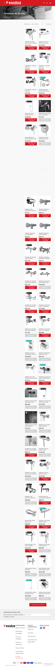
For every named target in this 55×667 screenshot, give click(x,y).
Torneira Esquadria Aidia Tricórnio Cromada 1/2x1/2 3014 (44, 210)
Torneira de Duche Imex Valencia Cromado (45, 401)
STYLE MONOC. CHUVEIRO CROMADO (31, 90)
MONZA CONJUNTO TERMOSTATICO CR (29, 114)
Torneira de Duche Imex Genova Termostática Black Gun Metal (45, 377)
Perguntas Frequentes (19, 643)
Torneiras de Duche (25, 17)
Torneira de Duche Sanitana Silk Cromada (31, 42)
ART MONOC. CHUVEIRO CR (44, 163)
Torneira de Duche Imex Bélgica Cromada (45, 114)
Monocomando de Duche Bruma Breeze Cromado (44, 90)
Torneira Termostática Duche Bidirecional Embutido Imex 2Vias (31, 163)
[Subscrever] (49, 614)
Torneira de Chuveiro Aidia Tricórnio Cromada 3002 (30, 258)
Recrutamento (32, 636)
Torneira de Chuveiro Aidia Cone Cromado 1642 (30, 329)
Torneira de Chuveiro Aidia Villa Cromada (44, 329)
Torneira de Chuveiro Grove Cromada (44, 425)
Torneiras (35, 17)
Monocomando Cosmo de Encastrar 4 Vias (44, 569)
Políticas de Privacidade (19, 632)
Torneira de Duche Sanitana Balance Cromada (43, 42)
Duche (16, 17)
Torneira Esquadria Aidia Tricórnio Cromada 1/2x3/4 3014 (44, 234)
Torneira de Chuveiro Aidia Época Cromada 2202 (30, 282)
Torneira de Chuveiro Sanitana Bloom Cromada (30, 187)
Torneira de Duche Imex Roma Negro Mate (31, 401)
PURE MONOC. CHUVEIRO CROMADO (30, 66)
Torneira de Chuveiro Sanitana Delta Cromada (44, 545)
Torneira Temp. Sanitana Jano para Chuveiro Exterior (30, 497)
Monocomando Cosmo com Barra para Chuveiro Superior (30, 593)
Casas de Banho (8, 17)
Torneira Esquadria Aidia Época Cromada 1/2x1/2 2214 (44, 258)
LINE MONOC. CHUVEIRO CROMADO (44, 66)
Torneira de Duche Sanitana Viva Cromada (31, 377)
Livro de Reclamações (19, 657)
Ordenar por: (27, 24)
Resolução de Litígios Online (20, 652)
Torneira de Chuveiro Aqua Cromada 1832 (30, 306)
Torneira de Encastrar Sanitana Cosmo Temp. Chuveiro (45, 593)
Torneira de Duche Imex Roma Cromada (31, 425)
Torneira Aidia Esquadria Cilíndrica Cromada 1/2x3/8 (30, 210)
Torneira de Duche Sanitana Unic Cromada (43, 449)
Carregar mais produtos (38, 604)
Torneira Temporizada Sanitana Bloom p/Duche (44, 353)
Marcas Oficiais (20, 648)
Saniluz (14, 665)
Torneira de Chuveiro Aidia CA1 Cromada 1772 (44, 306)
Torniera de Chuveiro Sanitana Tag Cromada (31, 473)
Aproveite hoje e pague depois (32, 641)
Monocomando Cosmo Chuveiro (30, 569)
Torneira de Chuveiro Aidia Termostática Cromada (44, 282)
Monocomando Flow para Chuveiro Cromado (30, 545)
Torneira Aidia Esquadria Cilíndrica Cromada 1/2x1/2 (44, 187)
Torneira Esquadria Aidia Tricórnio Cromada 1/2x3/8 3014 (30, 234)
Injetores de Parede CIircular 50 (30, 521)
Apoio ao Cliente (20, 628)
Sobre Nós (31, 629)
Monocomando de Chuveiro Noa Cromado (45, 497)
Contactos (30, 633)
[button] (43, 3)
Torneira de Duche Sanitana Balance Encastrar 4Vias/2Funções (43, 138)
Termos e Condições (18, 638)
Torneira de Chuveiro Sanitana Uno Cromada (31, 449)
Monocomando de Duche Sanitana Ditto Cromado (30, 138)
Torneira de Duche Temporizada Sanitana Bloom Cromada (31, 353)
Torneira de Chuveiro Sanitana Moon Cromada (44, 521)
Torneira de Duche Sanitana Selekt (43, 473)
